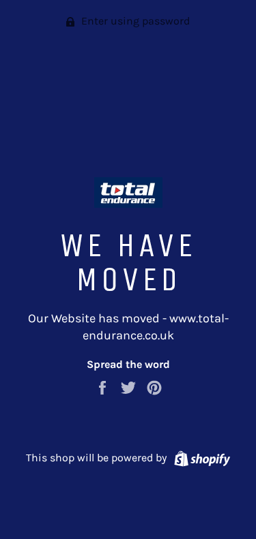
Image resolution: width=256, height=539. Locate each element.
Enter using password (134, 20)
